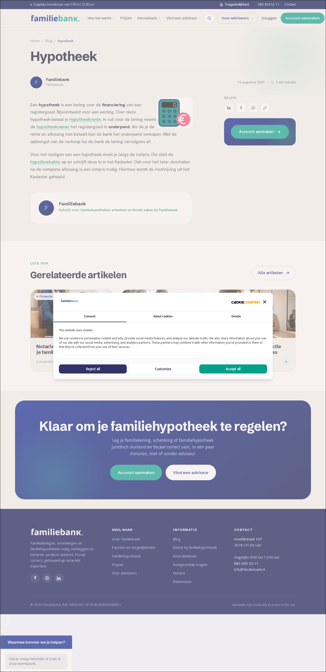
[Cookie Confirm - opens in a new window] (245, 302)
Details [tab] (236, 316)
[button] (264, 301)
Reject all (93, 369)
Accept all (233, 369)
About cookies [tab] (163, 316)
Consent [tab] (89, 316)
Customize (163, 369)
